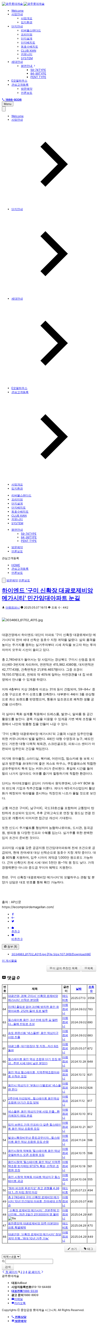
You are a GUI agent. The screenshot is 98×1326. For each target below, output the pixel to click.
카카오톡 (20, 1303)
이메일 (18, 1299)
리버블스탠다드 (31, 30)
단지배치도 (28, 42)
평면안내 (27, 66)
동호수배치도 (29, 46)
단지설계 (26, 38)
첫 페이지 (11, 1272)
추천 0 (15, 931)
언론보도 (26, 92)
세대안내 (17, 62)
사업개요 (26, 18)
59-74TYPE (38, 70)
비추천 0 (17, 939)
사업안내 (17, 14)
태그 (90, 1249)
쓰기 (73, 1249)
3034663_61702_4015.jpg (51, 954)
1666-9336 (24, 1291)
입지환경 (26, 22)
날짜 (79, 988)
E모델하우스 (19, 80)
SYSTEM (27, 58)
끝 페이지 (34, 1272)
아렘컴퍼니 (12, 607)
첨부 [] (12, 946)
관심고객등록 (20, 84)
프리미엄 (26, 34)
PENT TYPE (38, 77)
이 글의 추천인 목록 (65, 968)
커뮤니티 (26, 54)
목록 (90, 968)
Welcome (17, 10)
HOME (15, 565)
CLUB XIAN (28, 50)
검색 (8, 1267)
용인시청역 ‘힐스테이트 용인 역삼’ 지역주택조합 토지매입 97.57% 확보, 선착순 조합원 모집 (34, 1166)
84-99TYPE (38, 73)
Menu (7, 104)
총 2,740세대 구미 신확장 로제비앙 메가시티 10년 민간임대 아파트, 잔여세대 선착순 (34, 1201)
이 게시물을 (9, 960)
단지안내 (17, 26)
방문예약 (26, 88)
